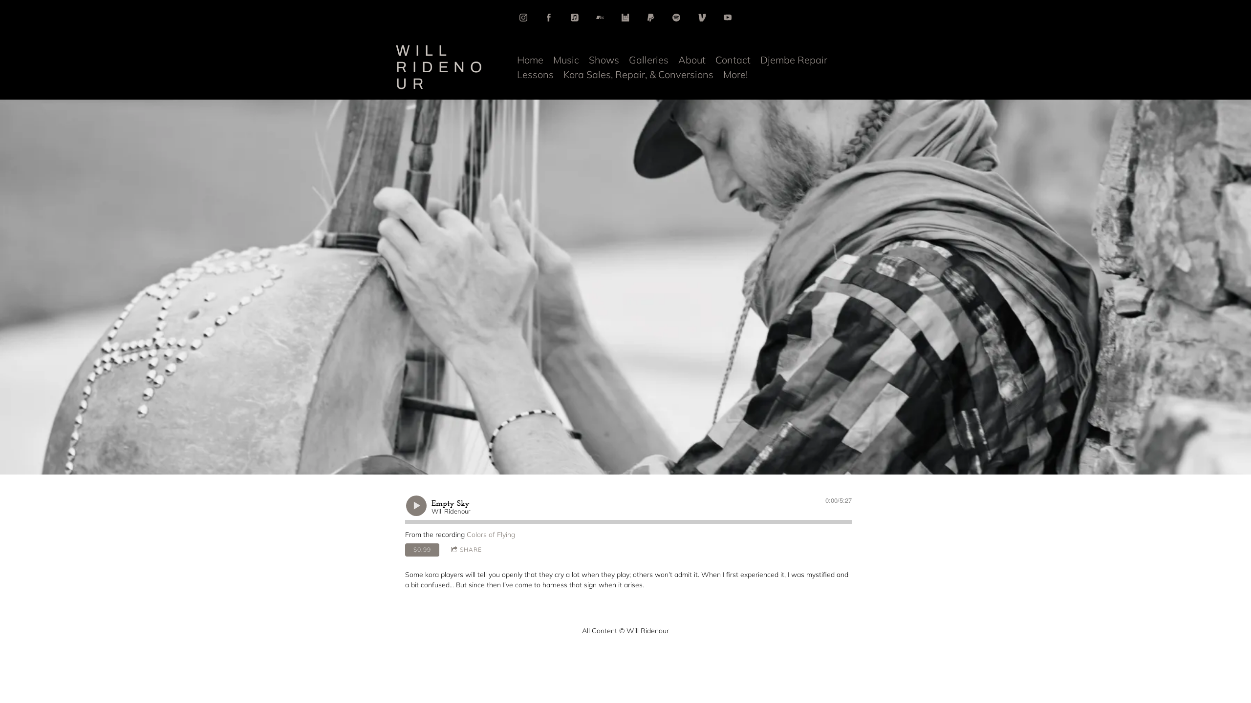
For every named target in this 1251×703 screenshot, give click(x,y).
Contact (733, 60)
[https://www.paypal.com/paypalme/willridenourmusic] (651, 17)
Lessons (535, 74)
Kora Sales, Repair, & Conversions (638, 74)
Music (566, 60)
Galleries (649, 60)
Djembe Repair (793, 60)
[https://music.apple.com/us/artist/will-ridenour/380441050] (575, 17)
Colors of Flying (491, 534)
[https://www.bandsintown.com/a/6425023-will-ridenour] (625, 17)
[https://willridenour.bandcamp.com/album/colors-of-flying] (600, 17)
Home (530, 60)
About (692, 60)
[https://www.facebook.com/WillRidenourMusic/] (549, 17)
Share (471, 549)
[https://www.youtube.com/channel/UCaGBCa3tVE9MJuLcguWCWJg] (728, 17)
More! (735, 74)
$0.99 (422, 549)
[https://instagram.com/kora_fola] (523, 17)
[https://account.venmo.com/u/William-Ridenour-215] (702, 17)
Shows (604, 60)
